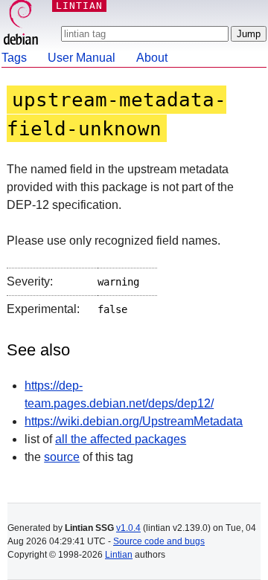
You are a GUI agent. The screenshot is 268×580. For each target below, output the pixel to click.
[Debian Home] (20, 24)
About (152, 57)
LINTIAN (79, 5)
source (62, 457)
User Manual (81, 57)
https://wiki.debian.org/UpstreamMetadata (134, 421)
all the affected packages (120, 439)
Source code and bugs (159, 541)
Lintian (119, 555)
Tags (14, 57)
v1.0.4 (128, 528)
